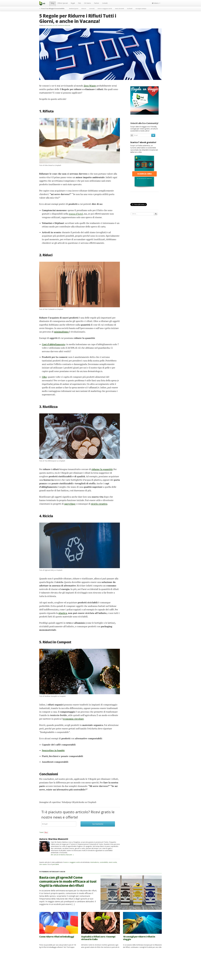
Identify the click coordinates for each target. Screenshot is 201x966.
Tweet (41, 832)
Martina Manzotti (65, 25)
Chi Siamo (87, 3)
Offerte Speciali (62, 3)
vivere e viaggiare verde (105, 8)
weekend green (73, 8)
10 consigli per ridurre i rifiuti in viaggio (139, 938)
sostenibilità (104, 862)
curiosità (91, 8)
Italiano (156, 3)
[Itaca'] (144, 171)
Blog (52, 3)
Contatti (105, 3)
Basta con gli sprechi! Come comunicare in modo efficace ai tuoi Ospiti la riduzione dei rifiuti (67, 881)
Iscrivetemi (97, 823)
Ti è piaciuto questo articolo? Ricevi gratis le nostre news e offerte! (78, 814)
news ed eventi (119, 8)
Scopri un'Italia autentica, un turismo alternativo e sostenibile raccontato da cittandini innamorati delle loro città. (144, 148)
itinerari (83, 8)
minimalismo (94, 862)
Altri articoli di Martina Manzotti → (62, 855)
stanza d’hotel (76, 213)
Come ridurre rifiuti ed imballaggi (56, 936)
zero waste (43, 864)
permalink (55, 864)
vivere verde (113, 862)
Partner (96, 3)
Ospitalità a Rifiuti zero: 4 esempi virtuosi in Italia (98, 938)
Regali (73, 3)
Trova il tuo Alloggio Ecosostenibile (52, 8)
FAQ (79, 3)
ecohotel (129, 8)
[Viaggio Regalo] (144, 100)
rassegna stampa (140, 8)
